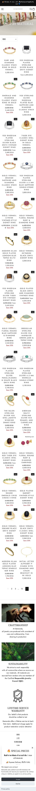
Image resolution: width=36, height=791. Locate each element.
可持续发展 (18, 742)
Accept (18, 779)
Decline (18, 784)
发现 (18, 735)
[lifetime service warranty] (18, 696)
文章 (18, 745)
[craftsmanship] (18, 613)
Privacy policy (5, 789)
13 (22, 588)
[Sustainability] (18, 651)
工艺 (18, 738)
